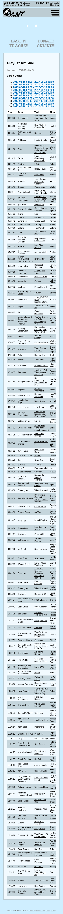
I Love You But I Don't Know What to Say (41, 691)
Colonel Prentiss (38, 861)
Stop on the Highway (39, 843)
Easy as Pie (39, 828)
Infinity (37, 164)
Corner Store (40, 506)
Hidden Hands (40, 771)
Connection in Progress (40, 209)
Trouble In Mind (41, 720)
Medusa (37, 455)
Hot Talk (38, 759)
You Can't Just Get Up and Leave (40, 634)
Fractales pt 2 (40, 187)
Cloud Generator (38, 312)
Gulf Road (38, 713)
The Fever (38, 360)
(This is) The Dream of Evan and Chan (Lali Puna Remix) (41, 149)
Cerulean (38, 472)
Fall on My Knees (39, 678)
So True (37, 421)
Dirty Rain (38, 849)
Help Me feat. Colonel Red (40, 126)
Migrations (39, 734)
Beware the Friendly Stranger (39, 477)
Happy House (40, 169)
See (36, 214)
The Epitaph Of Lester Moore (41, 835)
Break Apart (39, 401)
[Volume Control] (36, 25)
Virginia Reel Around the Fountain (40, 892)
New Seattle (39, 886)
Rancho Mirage (41, 738)
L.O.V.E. (38, 465)
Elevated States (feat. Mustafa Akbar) (41, 118)
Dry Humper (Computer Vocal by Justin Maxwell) (41, 498)
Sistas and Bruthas (39, 434)
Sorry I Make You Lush (40, 564)
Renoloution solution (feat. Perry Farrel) (40, 329)
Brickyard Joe (40, 620)
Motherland (39, 727)
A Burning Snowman (38, 653)
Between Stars (40, 276)
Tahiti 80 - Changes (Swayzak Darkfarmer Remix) (39, 573)
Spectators (39, 558)
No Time (38, 133)
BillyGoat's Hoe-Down (54, 4)
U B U (37, 673)
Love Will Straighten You (40, 613)
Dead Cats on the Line (40, 684)
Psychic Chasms (38, 582)
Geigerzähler (40, 534)
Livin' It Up (39, 667)
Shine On (38, 460)
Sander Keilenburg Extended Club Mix (40, 381)
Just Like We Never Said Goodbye (40, 181)
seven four (39, 217)
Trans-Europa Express (40, 349)
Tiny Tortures (40, 407)
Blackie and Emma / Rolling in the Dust (41, 646)
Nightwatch (39, 205)
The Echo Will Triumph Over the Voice (40, 372)
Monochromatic (41, 365)
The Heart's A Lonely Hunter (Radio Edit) (40, 198)
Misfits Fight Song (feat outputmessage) (41, 427)
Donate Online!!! (46, 43)
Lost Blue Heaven (38, 246)
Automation (12, 70)
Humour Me (39, 355)
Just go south (40, 765)
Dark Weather (40, 607)
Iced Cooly (39, 175)
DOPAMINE (39, 259)
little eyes (38, 866)
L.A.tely (37, 224)
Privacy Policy (51, 911)
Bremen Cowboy (37, 336)
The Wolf (38, 627)
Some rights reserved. (37, 911)
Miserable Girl (40, 287)
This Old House (41, 880)
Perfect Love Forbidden (40, 752)
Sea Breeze (39, 744)
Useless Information (39, 389)
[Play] (27, 25)
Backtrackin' (39, 794)
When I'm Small (41, 490)
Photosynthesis (41, 342)
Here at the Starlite (39, 822)
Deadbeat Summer (38, 266)
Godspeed (38, 640)
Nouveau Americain (38, 395)
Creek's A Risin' (41, 787)
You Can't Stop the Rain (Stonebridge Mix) (41, 320)
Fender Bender (40, 140)
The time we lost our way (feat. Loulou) (40, 414)
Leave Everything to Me (40, 872)
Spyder (37, 293)
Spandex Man (40, 549)
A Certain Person (38, 540)
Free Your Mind (41, 468)
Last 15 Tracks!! (18, 43)
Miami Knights (40, 520)
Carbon (37, 281)
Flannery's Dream (38, 698)
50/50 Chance (40, 600)
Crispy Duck (39, 221)
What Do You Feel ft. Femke (40, 192)
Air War (37, 512)
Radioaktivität (40, 594)
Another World (40, 252)
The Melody (39, 228)
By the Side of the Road (40, 854)
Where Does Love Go (39, 705)
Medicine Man (40, 809)
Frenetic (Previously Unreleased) (39, 158)
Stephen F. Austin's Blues (40, 660)
